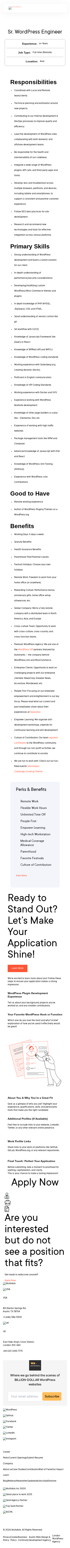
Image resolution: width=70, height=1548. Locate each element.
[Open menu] (58, 8)
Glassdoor (35, 712)
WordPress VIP (25, 649)
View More (21, 875)
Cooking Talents (34, 771)
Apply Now (10, 1280)
